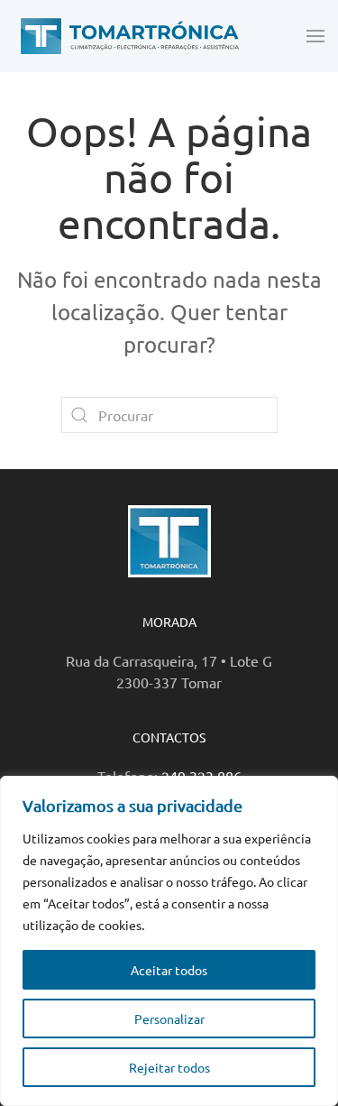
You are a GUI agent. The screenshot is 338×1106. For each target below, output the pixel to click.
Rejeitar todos (169, 1067)
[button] (315, 36)
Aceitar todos (169, 970)
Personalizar (169, 1018)
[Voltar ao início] (126, 36)
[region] (169, 941)
